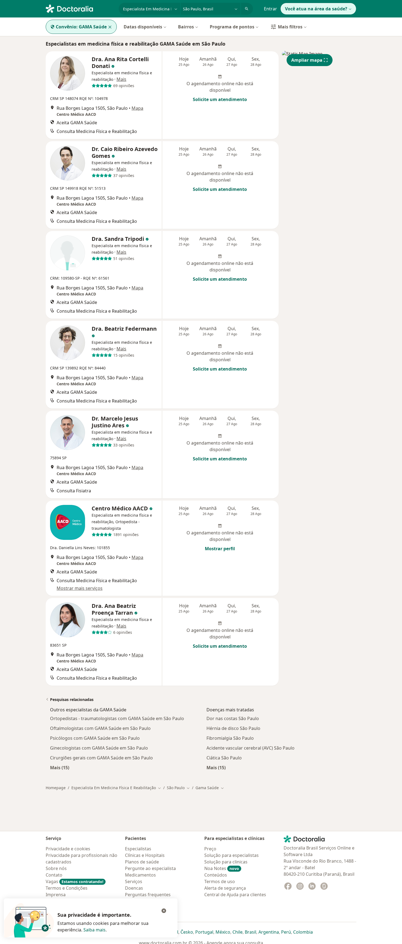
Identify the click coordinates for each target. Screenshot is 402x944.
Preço (210, 849)
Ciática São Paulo (224, 758)
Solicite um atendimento (220, 99)
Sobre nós (56, 868)
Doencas (134, 888)
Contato (54, 875)
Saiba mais (94, 930)
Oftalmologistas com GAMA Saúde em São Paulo (100, 728)
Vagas (74, 881)
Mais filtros (290, 27)
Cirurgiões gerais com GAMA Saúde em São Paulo (101, 758)
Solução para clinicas (225, 862)
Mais (121, 79)
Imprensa (56, 895)
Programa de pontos (232, 27)
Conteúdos (215, 875)
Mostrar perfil (220, 549)
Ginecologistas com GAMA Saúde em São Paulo (99, 748)
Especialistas (138, 849)
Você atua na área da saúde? (316, 9)
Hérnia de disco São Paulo (233, 728)
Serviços (133, 881)
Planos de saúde (142, 862)
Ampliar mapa (306, 60)
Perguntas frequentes (148, 895)
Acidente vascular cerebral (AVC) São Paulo (250, 748)
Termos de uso (219, 881)
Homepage (56, 787)
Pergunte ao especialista (150, 868)
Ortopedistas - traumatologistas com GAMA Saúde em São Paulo (117, 718)
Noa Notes (221, 868)
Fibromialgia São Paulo (230, 738)
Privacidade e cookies (68, 849)
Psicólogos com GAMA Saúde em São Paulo (95, 738)
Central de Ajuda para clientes (235, 895)
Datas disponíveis (143, 27)
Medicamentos (140, 875)
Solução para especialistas (231, 855)
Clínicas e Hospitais (145, 855)
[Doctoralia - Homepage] (80, 8)
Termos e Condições (67, 888)
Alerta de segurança (225, 888)
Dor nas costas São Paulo (232, 718)
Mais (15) (59, 767)
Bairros (186, 27)
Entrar (270, 9)
